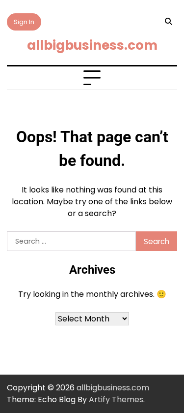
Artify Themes (116, 399)
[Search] (168, 22)
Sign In (24, 22)
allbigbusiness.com (92, 45)
